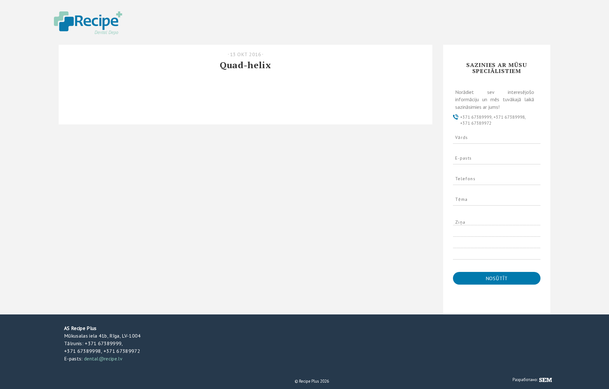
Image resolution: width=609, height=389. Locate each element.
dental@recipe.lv (103, 358)
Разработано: (526, 379)
